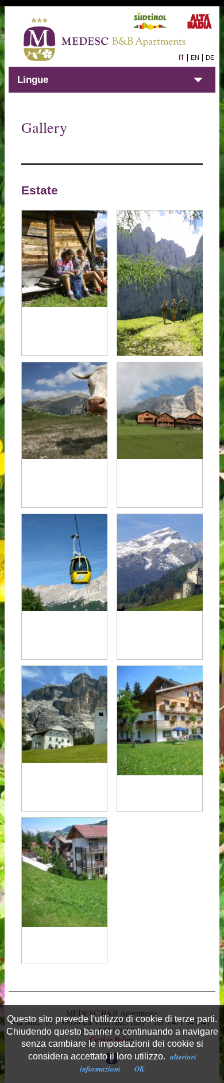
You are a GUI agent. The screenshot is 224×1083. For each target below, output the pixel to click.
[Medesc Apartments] (64, 890)
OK (139, 1068)
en (195, 57)
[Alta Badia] (64, 283)
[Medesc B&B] (160, 738)
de (210, 57)
